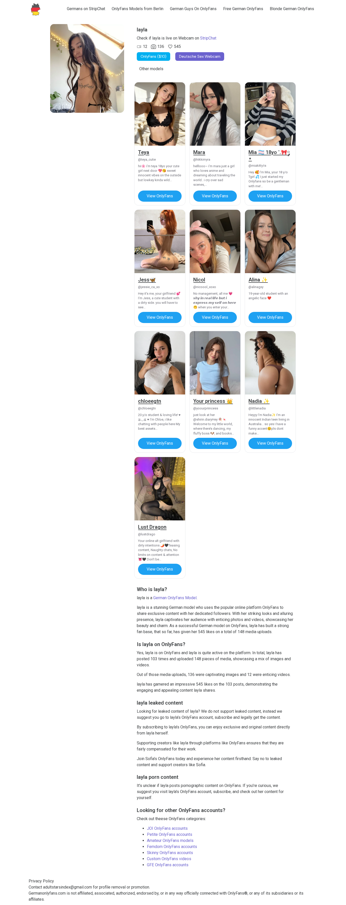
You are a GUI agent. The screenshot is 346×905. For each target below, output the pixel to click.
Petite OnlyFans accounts (169, 834)
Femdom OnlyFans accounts (172, 846)
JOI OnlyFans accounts (167, 828)
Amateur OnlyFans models (170, 840)
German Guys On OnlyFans (193, 8)
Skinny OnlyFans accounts (170, 852)
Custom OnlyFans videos (169, 858)
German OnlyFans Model (175, 597)
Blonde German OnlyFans (292, 8)
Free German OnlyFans (243, 8)
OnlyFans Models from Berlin (137, 8)
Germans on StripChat (86, 8)
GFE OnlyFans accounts (167, 864)
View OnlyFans (160, 196)
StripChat (208, 38)
